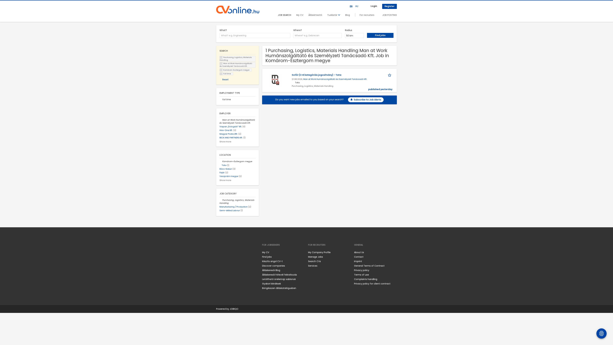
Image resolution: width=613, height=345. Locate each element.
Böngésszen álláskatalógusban (279, 288)
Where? (297, 30)
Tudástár (332, 15)
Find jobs (267, 256)
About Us (359, 252)
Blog (347, 15)
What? (223, 30)
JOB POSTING (389, 15)
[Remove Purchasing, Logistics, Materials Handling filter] (220, 200)
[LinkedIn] (229, 252)
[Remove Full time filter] (220, 99)
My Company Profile (319, 252)
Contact (358, 256)
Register (389, 6)
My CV (299, 15)
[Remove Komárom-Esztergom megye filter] (220, 161)
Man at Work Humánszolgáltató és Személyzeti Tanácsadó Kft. (335, 79)
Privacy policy (361, 270)
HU (356, 6)
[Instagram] (223, 252)
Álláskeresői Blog (271, 270)
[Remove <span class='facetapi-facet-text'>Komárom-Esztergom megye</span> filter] (221, 70)
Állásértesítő (315, 15)
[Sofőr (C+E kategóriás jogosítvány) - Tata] (275, 79)
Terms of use (361, 274)
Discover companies (273, 265)
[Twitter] (233, 252)
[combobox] (254, 35)
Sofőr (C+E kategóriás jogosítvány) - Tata (316, 75)
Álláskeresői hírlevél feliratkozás (279, 274)
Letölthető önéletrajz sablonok (279, 279)
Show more (225, 141)
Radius (348, 30)
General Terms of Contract (369, 265)
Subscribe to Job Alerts (367, 99)
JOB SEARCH (284, 15)
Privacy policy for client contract (372, 283)
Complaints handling (365, 279)
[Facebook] (218, 252)
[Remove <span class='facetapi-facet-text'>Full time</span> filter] (221, 74)
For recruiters (367, 15)
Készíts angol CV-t (272, 261)
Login (374, 6)
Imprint (358, 261)
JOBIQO (234, 308)
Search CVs (314, 261)
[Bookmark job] (390, 75)
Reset (225, 79)
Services (312, 265)
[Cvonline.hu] (237, 10)
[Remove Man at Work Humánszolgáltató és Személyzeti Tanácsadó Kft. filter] (220, 120)
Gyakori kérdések (271, 283)
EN (351, 6)
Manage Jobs (315, 256)
